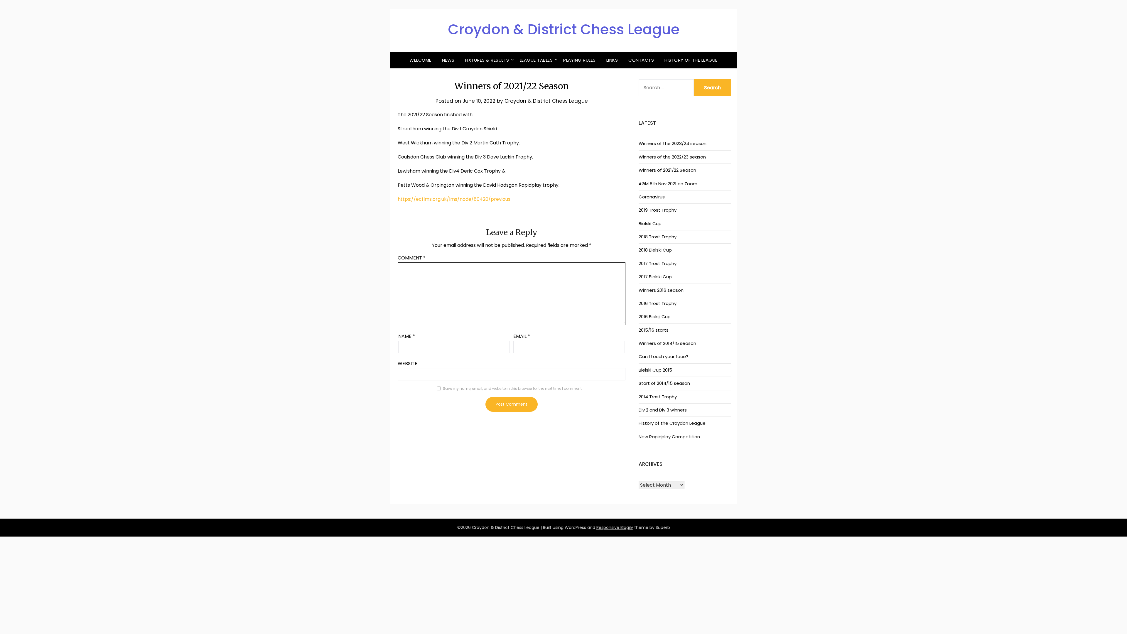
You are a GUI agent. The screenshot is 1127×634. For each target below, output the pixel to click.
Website (407, 363)
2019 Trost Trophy (657, 210)
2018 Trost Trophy (657, 237)
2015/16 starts (654, 330)
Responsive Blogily (614, 527)
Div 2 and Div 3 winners (663, 410)
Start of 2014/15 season (664, 383)
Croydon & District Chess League (563, 29)
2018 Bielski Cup (655, 250)
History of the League (691, 60)
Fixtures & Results (487, 60)
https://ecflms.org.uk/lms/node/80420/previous (454, 199)
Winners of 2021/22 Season (667, 170)
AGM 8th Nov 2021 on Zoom (668, 184)
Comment (412, 257)
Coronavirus (652, 197)
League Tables (536, 60)
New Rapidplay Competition (669, 437)
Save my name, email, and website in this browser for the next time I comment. (513, 388)
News (448, 60)
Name (406, 336)
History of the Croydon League (672, 423)
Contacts (641, 60)
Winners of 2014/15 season (667, 343)
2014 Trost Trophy (658, 397)
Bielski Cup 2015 (655, 370)
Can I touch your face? (663, 356)
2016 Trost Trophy (657, 303)
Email (521, 336)
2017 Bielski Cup (655, 277)
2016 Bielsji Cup (655, 316)
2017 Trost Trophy (657, 263)
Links (612, 60)
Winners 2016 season (661, 290)
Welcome (420, 60)
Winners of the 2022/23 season (672, 157)
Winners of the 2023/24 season (672, 143)
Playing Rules (579, 60)
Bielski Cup (650, 223)
